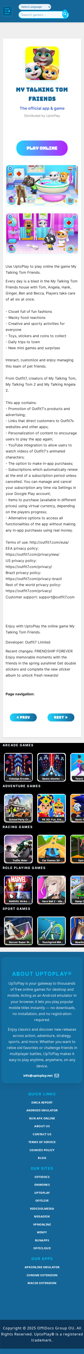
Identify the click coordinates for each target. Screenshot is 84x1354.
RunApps (42, 1240)
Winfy (42, 1232)
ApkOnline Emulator (42, 1267)
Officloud (42, 1248)
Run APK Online (42, 1118)
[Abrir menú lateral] (7, 11)
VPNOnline (42, 1224)
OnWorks (42, 1185)
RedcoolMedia (42, 1209)
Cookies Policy (42, 1150)
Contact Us (42, 1134)
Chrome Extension (42, 1275)
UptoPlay (42, 1193)
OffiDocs (42, 1177)
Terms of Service (42, 1142)
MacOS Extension (42, 1283)
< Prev (23, 717)
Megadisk (42, 1216)
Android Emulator (42, 1110)
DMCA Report (42, 1102)
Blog (42, 1158)
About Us (42, 1126)
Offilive (42, 1200)
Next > (61, 717)
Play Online (42, 148)
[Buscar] (65, 14)
